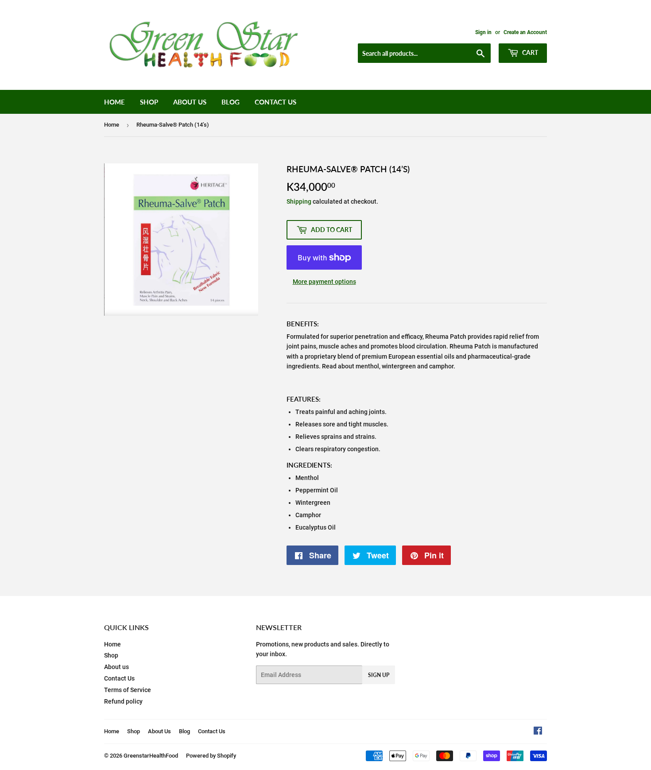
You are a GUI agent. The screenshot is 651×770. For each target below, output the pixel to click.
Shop (149, 102)
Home (114, 102)
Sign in (483, 32)
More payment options (324, 281)
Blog (230, 102)
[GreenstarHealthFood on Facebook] (537, 731)
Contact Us (275, 102)
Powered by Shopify (211, 755)
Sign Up (378, 675)
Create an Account (525, 32)
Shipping (299, 201)
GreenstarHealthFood (151, 755)
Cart (529, 52)
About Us (189, 102)
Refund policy (123, 701)
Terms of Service (127, 689)
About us (116, 666)
